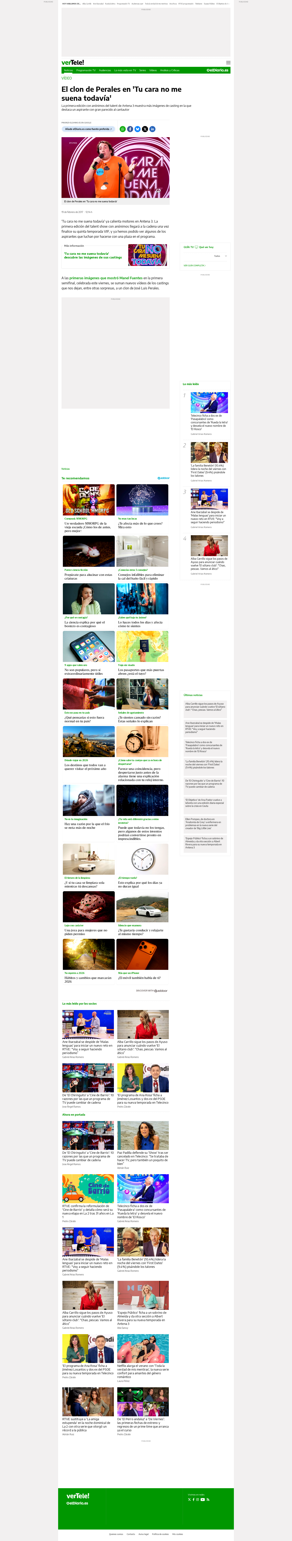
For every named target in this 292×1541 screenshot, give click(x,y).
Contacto (131, 1534)
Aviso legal (144, 1534)
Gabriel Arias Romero (73, 1057)
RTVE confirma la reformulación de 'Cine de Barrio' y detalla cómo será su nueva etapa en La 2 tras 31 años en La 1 (88, 1211)
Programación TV (123, 4)
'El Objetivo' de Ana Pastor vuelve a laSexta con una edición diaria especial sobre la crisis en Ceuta (204, 802)
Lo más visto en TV (125, 70)
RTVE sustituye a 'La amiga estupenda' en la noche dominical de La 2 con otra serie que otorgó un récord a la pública (86, 1424)
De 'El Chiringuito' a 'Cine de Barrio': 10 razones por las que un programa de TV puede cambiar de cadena (88, 1098)
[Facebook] (130, 129)
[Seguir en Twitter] (189, 1499)
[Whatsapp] (123, 129)
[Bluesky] (138, 129)
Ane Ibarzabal (98, 4)
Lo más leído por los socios (79, 1003)
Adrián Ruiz (123, 1167)
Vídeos (153, 70)
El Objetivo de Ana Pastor (225, 4)
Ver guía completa (194, 265)
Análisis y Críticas (169, 70)
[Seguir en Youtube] (203, 1499)
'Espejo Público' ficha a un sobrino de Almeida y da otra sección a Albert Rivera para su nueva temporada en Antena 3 (141, 1318)
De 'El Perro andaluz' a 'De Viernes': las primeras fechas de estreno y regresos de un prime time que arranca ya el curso (143, 1424)
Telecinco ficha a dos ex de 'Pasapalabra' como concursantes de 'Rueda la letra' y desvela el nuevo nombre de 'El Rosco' (141, 1211)
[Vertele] (78, 1495)
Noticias (68, 70)
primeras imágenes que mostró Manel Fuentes (106, 278)
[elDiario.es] (77, 1503)
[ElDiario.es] (217, 70)
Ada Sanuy (122, 1327)
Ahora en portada (73, 1114)
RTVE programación (185, 4)
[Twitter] (145, 129)
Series (142, 70)
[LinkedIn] (152, 129)
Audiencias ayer (137, 4)
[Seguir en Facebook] (193, 1499)
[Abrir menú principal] (228, 62)
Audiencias (105, 70)
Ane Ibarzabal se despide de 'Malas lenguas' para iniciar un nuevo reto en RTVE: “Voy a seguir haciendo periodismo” (87, 1047)
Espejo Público (209, 4)
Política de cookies (160, 1534)
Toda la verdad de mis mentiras (156, 4)
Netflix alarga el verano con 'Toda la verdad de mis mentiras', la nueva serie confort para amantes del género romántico (143, 1371)
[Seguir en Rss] (208, 1499)
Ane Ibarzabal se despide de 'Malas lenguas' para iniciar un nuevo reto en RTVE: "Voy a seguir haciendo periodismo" (208, 517)
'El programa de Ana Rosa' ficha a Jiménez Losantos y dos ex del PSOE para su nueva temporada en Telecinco (142, 1098)
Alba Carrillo (86, 4)
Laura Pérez (123, 1381)
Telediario (198, 4)
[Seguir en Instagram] (197, 1499)
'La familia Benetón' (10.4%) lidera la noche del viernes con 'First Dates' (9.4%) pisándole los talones (141, 1263)
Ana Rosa (173, 4)
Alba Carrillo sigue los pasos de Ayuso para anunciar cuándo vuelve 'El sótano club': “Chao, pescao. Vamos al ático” (142, 1047)
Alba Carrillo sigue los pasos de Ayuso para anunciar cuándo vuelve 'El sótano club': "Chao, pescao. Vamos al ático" (209, 563)
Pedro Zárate (124, 1106)
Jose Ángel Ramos (71, 1106)
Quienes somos (116, 1534)
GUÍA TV (198, 247)
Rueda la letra (110, 4)
